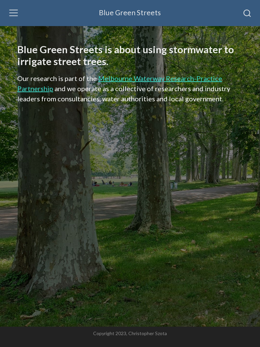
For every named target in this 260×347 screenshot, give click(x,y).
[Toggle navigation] (13, 13)
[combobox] (247, 13)
